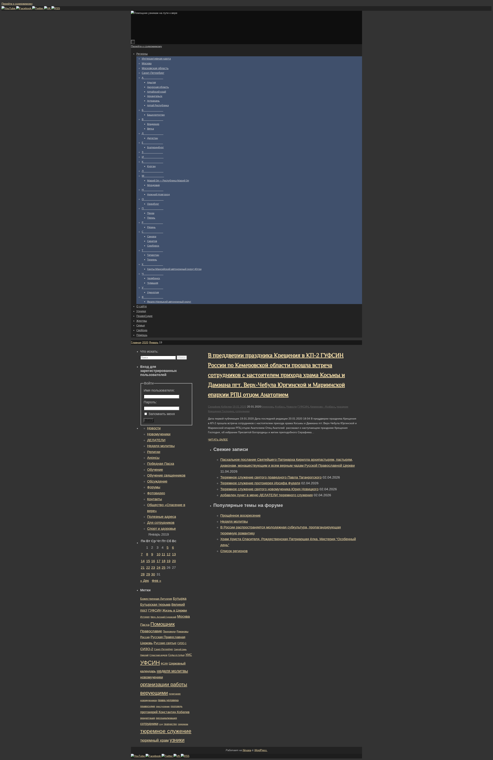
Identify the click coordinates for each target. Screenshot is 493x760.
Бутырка (179, 599)
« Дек (144, 581)
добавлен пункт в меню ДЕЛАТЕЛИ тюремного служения (266, 495)
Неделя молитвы (234, 521)
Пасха (144, 625)
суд (161, 724)
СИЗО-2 (146, 649)
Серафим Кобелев (220, 406)
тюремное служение (165, 731)
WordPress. (260, 750)
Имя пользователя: (159, 390)
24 (158, 568)
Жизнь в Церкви (174, 610)
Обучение (155, 470)
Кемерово (267, 406)
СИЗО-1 (181, 643)
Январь (153, 342)
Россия (145, 637)
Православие (151, 631)
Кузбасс (280, 406)
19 (168, 561)
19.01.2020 (239, 406)
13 (174, 554)
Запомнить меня (161, 414)
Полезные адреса (161, 517)
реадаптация (147, 718)
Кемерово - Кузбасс (322, 406)
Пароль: (150, 402)
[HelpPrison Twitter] (38, 8)
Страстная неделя (158, 655)
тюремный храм (154, 740)
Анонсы (153, 458)
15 (148, 561)
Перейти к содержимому (17, 3)
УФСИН (150, 662)
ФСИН (164, 663)
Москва (183, 616)
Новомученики (158, 434)
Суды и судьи (176, 655)
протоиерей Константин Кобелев (164, 712)
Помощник (162, 624)
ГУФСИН (303, 406)
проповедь (176, 706)
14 (143, 561)
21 (143, 568)
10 (158, 554)
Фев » (156, 581)
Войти (148, 420)
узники (177, 740)
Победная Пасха (160, 464)
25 (163, 568)
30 (153, 574)
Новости (291, 406)
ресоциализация (166, 718)
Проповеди (169, 631)
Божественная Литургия (156, 598)
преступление (163, 706)
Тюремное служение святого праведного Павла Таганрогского (271, 477)
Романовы (182, 631)
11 (163, 554)
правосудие (147, 706)
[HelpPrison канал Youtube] (9, 8)
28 (143, 574)
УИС (188, 654)
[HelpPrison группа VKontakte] (47, 8)
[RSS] (55, 8)
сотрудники (242, 411)
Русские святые (165, 643)
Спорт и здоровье (161, 529)
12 (168, 554)
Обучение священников (166, 475)
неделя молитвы (172, 671)
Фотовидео (156, 493)
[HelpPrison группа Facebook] (24, 8)
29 (148, 574)
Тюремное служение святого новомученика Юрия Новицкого (269, 489)
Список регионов (234, 551)
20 (174, 561)
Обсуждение (157, 481)
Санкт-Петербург (163, 649)
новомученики (151, 677)
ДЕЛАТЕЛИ (156, 440)
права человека (168, 700)
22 (148, 568)
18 (163, 561)
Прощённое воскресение (240, 515)
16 (153, 561)
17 (158, 561)
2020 (145, 342)
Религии (153, 452)
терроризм (183, 724)
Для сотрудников (160, 523)
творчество (170, 724)
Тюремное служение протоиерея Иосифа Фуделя (260, 483)
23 (153, 568)
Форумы (153, 487)
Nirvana (247, 750)
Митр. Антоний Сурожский (163, 617)
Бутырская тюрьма (155, 605)
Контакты (154, 499)
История (145, 617)
